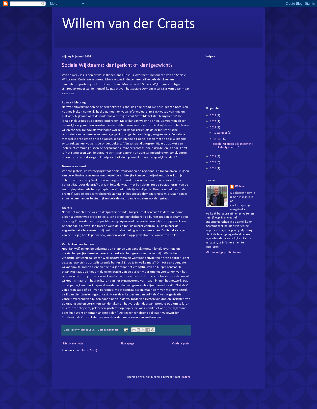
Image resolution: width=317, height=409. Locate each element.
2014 (213, 127)
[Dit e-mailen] (133, 329)
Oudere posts (180, 343)
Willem (239, 186)
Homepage (127, 343)
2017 (213, 121)
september (220, 132)
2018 (213, 115)
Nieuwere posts (73, 343)
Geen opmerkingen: (109, 330)
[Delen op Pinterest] (152, 329)
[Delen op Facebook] (147, 329)
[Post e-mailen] (126, 330)
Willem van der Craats (128, 24)
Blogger (185, 377)
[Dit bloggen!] (138, 329)
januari (218, 138)
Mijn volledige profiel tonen (223, 252)
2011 (213, 168)
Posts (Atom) (89, 350)
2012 (213, 162)
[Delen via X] (143, 329)
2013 (213, 156)
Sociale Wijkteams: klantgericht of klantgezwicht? (117, 65)
